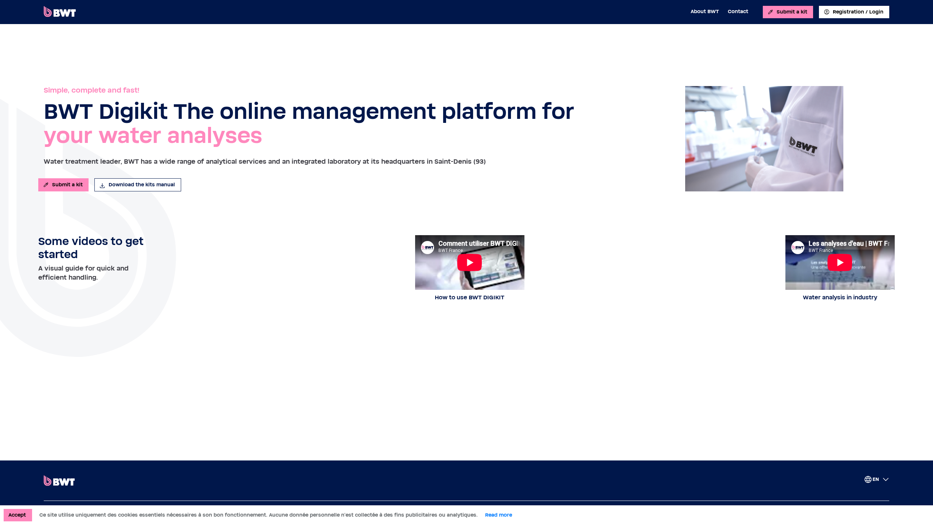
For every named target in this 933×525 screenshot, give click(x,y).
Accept (17, 515)
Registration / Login (858, 12)
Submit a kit (792, 12)
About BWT (705, 12)
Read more (498, 515)
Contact (738, 12)
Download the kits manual (142, 185)
